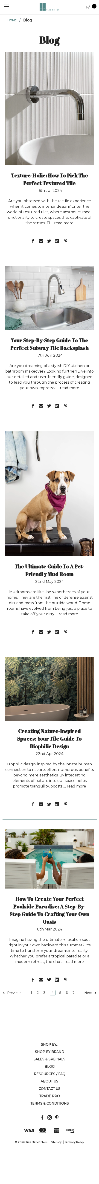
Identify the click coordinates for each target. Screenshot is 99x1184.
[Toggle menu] (6, 6)
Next (88, 993)
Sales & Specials (49, 1059)
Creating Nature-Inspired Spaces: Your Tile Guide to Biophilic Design (49, 738)
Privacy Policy (74, 1142)
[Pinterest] (56, 1117)
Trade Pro (49, 1096)
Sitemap (56, 1142)
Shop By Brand (49, 1052)
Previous (13, 993)
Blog (50, 1066)
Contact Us (49, 1089)
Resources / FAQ (49, 1074)
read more (63, 223)
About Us (49, 1081)
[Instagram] (49, 1117)
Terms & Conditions (49, 1103)
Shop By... (49, 1044)
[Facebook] (42, 1117)
